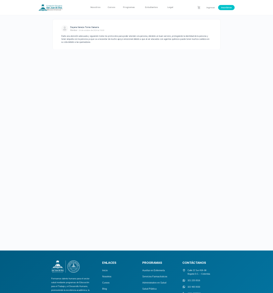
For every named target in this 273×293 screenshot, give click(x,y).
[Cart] (199, 7)
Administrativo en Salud (154, 282)
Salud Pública (149, 289)
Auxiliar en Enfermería (153, 270)
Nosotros (106, 276)
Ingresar (210, 7)
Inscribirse (226, 7)
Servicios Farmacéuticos (154, 276)
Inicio (105, 270)
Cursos (105, 282)
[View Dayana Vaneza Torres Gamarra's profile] (64, 28)
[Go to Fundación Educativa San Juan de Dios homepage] (50, 8)
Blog (104, 289)
